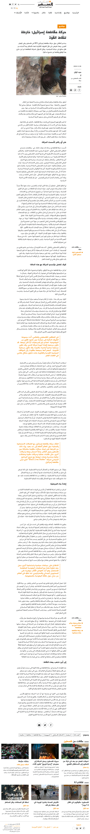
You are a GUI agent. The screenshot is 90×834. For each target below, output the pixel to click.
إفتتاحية (58, 12)
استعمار (68, 735)
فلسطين (68, 741)
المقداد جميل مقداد (23, 764)
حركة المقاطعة (37, 735)
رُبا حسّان (86, 767)
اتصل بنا (47, 827)
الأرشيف (19, 12)
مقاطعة (28, 735)
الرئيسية (75, 12)
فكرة (50, 12)
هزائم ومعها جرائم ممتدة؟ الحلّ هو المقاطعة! (75, 625)
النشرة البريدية (37, 827)
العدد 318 (76, 735)
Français (14, 8)
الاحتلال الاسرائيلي (58, 735)
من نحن (55, 827)
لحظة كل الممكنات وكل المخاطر (17, 802)
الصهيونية (47, 735)
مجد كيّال (77, 72)
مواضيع (67, 12)
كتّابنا (27, 12)
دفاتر (44, 12)
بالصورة (36, 12)
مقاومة (22, 735)
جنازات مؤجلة (23, 761)
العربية (17, 8)
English (11, 8)
